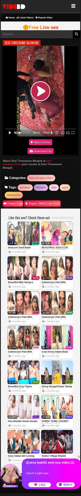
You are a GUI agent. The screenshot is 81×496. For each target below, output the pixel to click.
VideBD (17, 6)
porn (65, 187)
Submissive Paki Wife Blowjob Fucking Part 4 (54, 282)
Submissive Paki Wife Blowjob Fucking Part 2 (54, 317)
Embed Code (14, 203)
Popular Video (44, 17)
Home (11, 17)
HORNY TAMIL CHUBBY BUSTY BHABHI (55, 421)
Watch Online (41, 142)
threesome (13, 195)
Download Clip (42, 151)
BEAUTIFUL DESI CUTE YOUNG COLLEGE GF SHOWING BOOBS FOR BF (57, 248)
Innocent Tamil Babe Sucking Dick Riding (19, 248)
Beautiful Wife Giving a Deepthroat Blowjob (20, 282)
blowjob (41, 187)
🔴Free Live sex (40, 27)
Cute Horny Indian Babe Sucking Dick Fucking (55, 352)
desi (53, 187)
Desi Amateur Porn (41, 178)
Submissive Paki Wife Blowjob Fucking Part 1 (21, 352)
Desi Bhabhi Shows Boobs (23, 421)
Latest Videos (26, 17)
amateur (25, 187)
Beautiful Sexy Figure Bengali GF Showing (20, 386)
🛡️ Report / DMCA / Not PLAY (42, 203)
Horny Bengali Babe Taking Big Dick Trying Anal (57, 386)
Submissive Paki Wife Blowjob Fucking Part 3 (21, 317)
